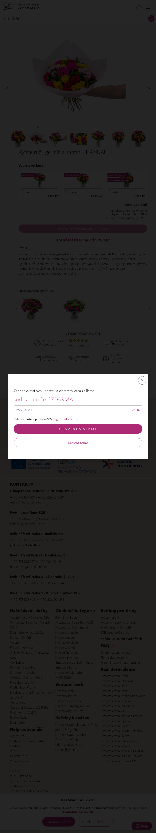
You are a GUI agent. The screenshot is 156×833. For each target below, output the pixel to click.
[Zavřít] (142, 380)
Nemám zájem (78, 442)
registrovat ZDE (63, 419)
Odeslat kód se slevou (78, 429)
